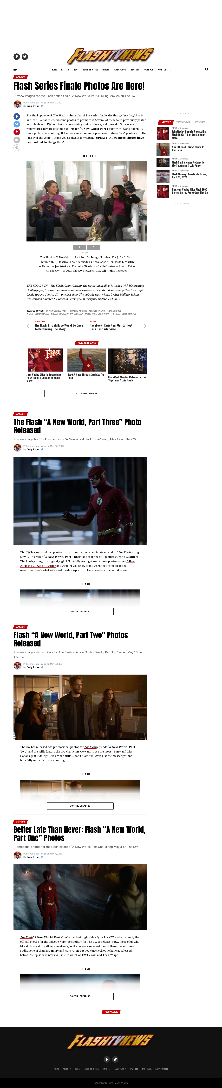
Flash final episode (110, 311)
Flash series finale (38, 314)
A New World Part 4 (57, 311)
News (75, 69)
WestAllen (77, 314)
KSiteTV (65, 69)
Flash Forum (120, 69)
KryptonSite (164, 69)
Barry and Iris (79, 311)
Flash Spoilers (90, 69)
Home (54, 69)
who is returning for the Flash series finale (111, 314)
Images (105, 69)
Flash (93, 311)
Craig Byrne (32, 106)
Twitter (135, 69)
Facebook (148, 69)
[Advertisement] (111, 22)
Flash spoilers (60, 314)
